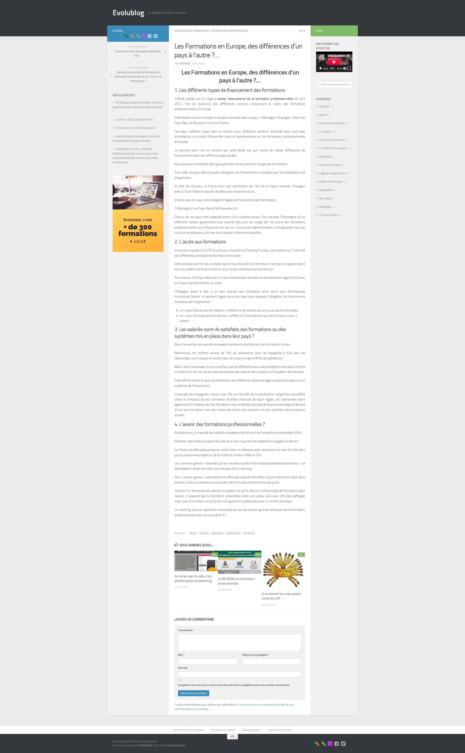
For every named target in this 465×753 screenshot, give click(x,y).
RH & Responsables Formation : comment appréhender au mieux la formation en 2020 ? (138, 107)
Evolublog (128, 12)
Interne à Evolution (330, 165)
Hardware (324, 156)
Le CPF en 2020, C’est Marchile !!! (134, 119)
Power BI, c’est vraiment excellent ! (135, 128)
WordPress (146, 745)
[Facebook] (149, 36)
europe (193, 533)
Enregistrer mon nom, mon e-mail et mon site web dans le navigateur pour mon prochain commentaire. (234, 685)
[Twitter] (155, 36)
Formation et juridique (331, 140)
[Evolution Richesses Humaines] (132, 36)
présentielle (217, 533)
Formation (325, 131)
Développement (251, 730)
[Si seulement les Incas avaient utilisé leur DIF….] (283, 570)
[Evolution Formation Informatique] (126, 36)
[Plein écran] (349, 68)
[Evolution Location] (138, 36)
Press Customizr (176, 745)
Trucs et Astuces (328, 215)
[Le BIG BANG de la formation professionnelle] (239, 562)
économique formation (191, 30)
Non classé (325, 198)
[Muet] (345, 68)
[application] (334, 62)
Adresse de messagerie (255, 654)
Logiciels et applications (332, 173)
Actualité (324, 106)
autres (323, 115)
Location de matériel (280, 730)
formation (203, 533)
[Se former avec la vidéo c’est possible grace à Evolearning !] (196, 561)
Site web (182, 667)
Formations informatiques (188, 730)
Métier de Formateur (331, 181)
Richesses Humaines (222, 730)
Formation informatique (230, 30)
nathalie (184, 63)
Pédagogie (325, 206)
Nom (181, 654)
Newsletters (326, 190)
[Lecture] (321, 68)
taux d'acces (248, 533)
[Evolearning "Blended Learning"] (144, 36)
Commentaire (185, 630)
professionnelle (233, 533)
